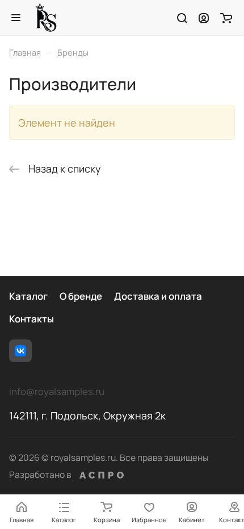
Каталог (28, 296)
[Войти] (204, 17)
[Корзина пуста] (226, 17)
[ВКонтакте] (20, 350)
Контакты (31, 318)
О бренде (81, 296)
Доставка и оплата (158, 296)
